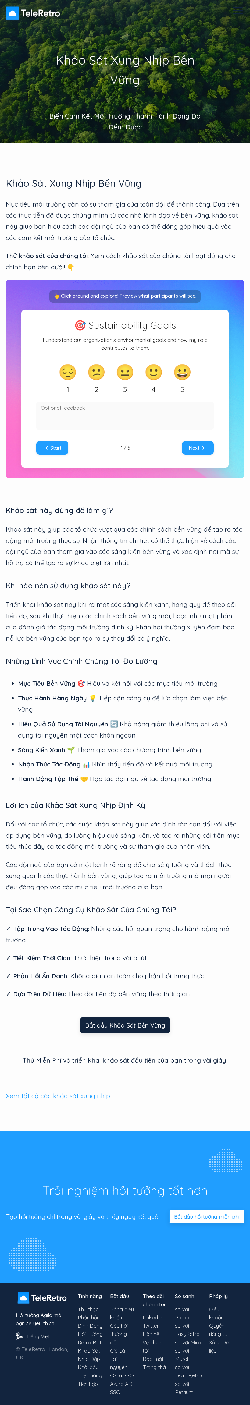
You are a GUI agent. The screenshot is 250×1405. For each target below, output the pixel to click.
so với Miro (188, 1342)
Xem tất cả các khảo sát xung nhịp (58, 1096)
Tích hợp (88, 1384)
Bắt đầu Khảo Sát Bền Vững (125, 1025)
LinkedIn (152, 1317)
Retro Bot (90, 1342)
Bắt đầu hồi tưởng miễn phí (206, 1216)
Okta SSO (122, 1375)
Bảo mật (153, 1359)
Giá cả (117, 1350)
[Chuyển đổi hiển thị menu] (238, 10)
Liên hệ (151, 1334)
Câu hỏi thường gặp (119, 1333)
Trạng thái (155, 1367)
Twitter (151, 1325)
